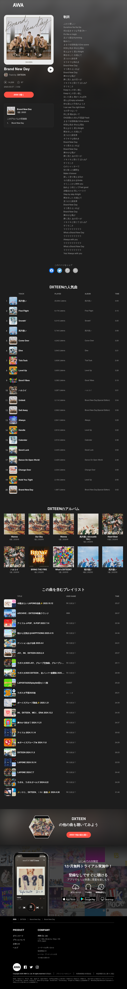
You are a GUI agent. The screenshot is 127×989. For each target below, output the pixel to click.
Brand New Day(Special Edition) (97, 400)
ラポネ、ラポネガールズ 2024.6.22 (32, 782)
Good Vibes (24, 380)
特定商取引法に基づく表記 (105, 973)
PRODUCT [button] (18, 929)
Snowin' (22, 320)
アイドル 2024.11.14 (26, 732)
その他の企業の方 (44, 957)
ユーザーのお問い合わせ (46, 947)
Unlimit (22, 400)
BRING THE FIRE (39, 569)
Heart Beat (113, 536)
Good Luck (24, 449)
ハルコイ (23, 390)
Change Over (25, 469)
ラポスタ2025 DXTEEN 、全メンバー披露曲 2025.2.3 (41, 672)
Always (22, 420)
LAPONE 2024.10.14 (26, 762)
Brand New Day (24, 109)
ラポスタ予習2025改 (26, 692)
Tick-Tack (23, 360)
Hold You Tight (26, 479)
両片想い (23, 300)
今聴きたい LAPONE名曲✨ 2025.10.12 (35, 603)
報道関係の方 (42, 951)
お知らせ (16, 943)
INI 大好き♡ (71, 603)
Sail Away (23, 410)
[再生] (51, 70)
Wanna (14, 536)
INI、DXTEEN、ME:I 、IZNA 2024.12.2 (35, 712)
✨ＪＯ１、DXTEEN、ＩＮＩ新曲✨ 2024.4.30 (38, 792)
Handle (22, 430)
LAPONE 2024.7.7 (25, 772)
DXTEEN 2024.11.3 (26, 752)
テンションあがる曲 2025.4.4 (30, 643)
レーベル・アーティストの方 (47, 954)
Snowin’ (88, 320)
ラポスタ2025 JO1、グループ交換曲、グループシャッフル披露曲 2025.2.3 (50, 662)
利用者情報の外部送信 (83, 973)
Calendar (23, 440)
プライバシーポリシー (63, 973)
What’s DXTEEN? (63, 569)
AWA (68, 613)
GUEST (69, 682)
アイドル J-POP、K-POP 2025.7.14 (33, 623)
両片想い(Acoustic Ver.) (88, 537)
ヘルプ (15, 947)
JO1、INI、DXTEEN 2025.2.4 (30, 653)
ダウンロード (18, 935)
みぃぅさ (69, 692)
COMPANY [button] (44, 929)
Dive (21, 350)
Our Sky (39, 536)
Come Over (24, 340)
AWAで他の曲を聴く (78, 834)
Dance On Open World (29, 459)
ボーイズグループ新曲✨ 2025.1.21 (33, 702)
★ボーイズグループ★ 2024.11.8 (32, 742)
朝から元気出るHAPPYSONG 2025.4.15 (35, 633)
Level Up (23, 370)
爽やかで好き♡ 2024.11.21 (29, 722)
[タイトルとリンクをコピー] (67, 270)
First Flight (24, 310)
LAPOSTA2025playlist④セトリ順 (32, 682)
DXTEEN (21, 74)
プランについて (19, 939)
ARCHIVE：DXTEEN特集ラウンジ (33, 613)
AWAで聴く (19, 94)
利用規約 (48, 973)
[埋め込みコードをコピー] (75, 270)
